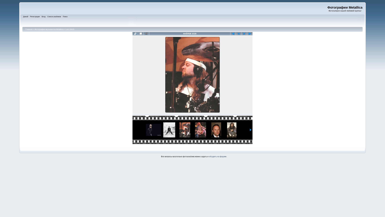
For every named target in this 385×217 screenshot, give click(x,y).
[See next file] (244, 33)
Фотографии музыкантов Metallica (48, 29)
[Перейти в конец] (250, 33)
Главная (28, 29)
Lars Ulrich (69, 29)
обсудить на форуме (217, 157)
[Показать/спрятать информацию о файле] (140, 33)
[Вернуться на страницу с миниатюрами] (135, 33)
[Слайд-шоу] (146, 33)
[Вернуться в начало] (233, 33)
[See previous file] (238, 33)
